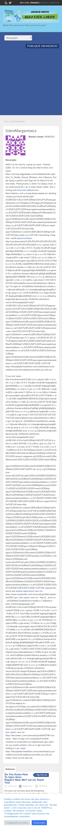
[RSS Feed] (5, 2)
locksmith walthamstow (27, 190)
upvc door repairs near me (26, 597)
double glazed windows (21, 238)
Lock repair (20, 748)
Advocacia (12, 786)
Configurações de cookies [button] (17, 822)
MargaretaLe (27, 786)
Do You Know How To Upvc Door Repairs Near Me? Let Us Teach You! (24, 778)
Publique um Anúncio (42, 46)
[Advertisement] (31, 84)
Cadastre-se (45, 3)
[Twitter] (10, 2)
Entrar (55, 3)
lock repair (16, 376)
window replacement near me (29, 591)
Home (6, 121)
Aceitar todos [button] (39, 822)
